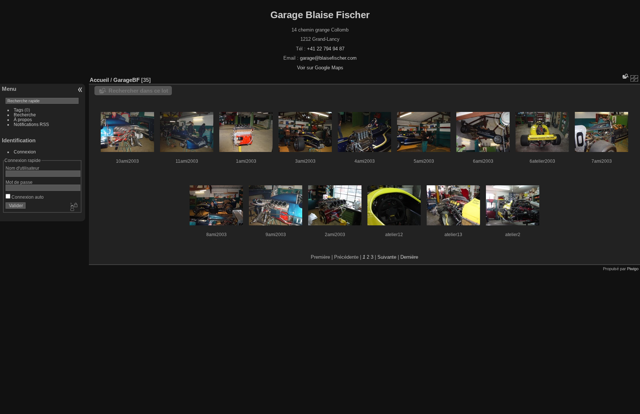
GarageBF (126, 80)
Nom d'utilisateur (22, 168)
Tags (18, 109)
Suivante (386, 257)
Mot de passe (19, 182)
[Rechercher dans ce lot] (624, 76)
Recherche (25, 114)
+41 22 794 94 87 (325, 49)
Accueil (99, 80)
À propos (23, 119)
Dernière (409, 257)
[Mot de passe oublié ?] (73, 207)
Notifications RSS (31, 124)
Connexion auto (27, 197)
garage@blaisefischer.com (328, 58)
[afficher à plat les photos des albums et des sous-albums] (634, 78)
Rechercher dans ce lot (138, 90)
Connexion (25, 151)
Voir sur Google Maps (320, 67)
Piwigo (633, 268)
